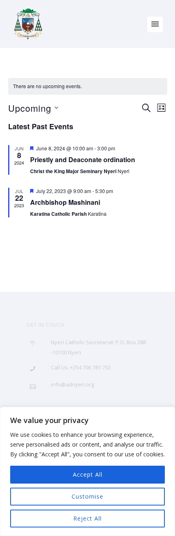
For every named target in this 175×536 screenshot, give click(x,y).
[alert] (87, 86)
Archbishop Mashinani (65, 202)
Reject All (87, 518)
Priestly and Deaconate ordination (82, 159)
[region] (87, 471)
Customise (87, 496)
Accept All (88, 474)
